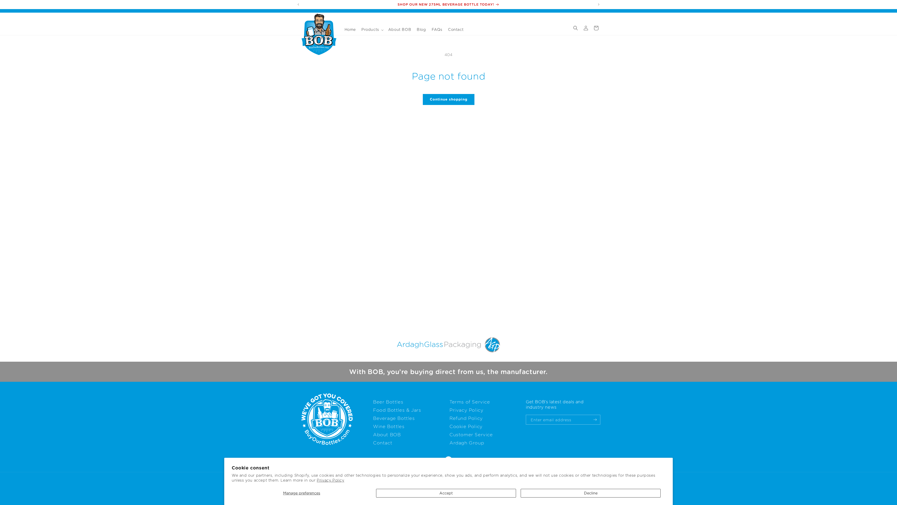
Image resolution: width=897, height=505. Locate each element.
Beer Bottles (388, 402)
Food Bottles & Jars (397, 410)
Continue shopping (448, 99)
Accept (446, 493)
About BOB (387, 434)
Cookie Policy (466, 426)
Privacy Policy (330, 480)
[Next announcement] (599, 4)
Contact (382, 443)
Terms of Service (469, 402)
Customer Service (471, 434)
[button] (372, 29)
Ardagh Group (466, 443)
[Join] (595, 420)
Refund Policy (466, 418)
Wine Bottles (388, 426)
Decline (591, 493)
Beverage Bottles (394, 418)
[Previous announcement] (298, 4)
